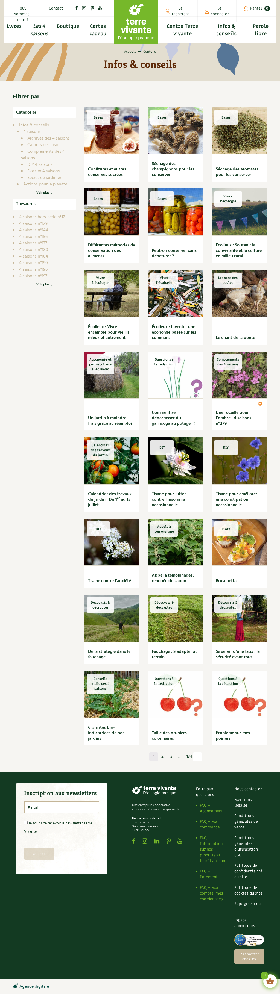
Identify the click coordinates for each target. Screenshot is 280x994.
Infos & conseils (226, 30)
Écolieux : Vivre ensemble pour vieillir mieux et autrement (108, 332)
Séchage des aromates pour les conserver (237, 172)
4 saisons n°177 (33, 243)
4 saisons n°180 (33, 249)
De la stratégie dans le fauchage (109, 654)
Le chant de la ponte (235, 337)
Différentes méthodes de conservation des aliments (111, 251)
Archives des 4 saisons (48, 138)
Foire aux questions (205, 791)
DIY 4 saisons (39, 164)
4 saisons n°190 (33, 263)
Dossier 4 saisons (43, 171)
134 (189, 756)
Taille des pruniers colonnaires (169, 736)
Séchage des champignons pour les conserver (173, 169)
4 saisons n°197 (33, 276)
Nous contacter (248, 789)
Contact (56, 8)
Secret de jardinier (44, 177)
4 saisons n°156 (33, 236)
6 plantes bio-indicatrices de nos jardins (106, 733)
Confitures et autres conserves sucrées (107, 172)
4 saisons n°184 (33, 256)
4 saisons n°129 (33, 223)
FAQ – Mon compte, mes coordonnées (211, 893)
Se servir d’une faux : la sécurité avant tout (238, 654)
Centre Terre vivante (182, 30)
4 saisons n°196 (33, 269)
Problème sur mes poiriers (233, 736)
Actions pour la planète (45, 184)
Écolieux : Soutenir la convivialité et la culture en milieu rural (239, 251)
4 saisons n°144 (33, 230)
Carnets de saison (44, 145)
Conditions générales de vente (246, 821)
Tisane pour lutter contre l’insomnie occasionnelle (169, 500)
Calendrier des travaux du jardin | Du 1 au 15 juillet (110, 500)
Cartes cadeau (97, 30)
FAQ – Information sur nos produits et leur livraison (212, 849)
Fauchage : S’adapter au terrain (175, 654)
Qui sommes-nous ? (22, 14)
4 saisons (32, 131)
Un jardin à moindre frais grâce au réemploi (110, 421)
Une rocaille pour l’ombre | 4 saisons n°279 (233, 418)
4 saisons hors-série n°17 (42, 217)
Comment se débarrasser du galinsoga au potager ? (173, 418)
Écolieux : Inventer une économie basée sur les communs (174, 332)
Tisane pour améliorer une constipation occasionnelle (236, 500)
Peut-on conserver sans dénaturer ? (174, 253)
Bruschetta (226, 581)
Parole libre (261, 30)
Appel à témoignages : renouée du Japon (173, 578)
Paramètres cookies (249, 956)
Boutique (68, 26)
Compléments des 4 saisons (43, 155)
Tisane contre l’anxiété (109, 581)
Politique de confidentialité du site (248, 871)
